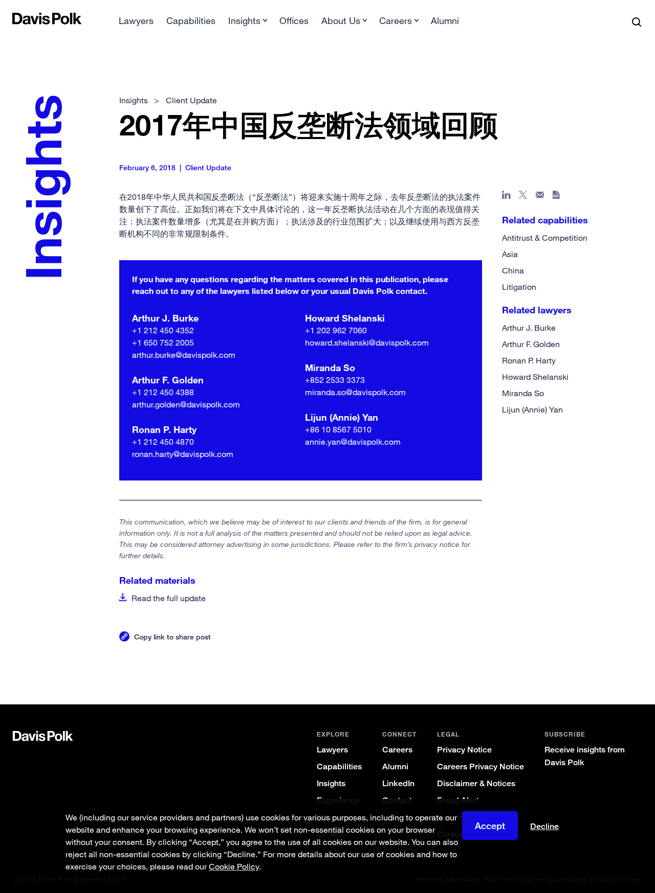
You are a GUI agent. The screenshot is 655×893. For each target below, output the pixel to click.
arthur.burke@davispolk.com (183, 355)
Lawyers (136, 20)
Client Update (191, 100)
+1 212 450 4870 (163, 442)
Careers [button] (395, 20)
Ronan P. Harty (529, 360)
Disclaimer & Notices (476, 783)
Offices (294, 20)
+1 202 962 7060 (336, 330)
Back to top (601, 663)
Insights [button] (244, 20)
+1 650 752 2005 (163, 342)
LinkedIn (398, 783)
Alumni (445, 20)
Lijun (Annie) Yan (532, 409)
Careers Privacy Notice (480, 766)
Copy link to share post (172, 636)
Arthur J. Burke (529, 328)
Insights (331, 783)
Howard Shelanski (535, 377)
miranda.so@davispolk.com (355, 392)
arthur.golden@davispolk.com (186, 404)
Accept (490, 825)
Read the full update (169, 598)
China (513, 270)
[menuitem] (136, 24)
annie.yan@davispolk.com (353, 442)
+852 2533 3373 (335, 380)
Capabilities (190, 20)
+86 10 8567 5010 (338, 429)
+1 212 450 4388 (163, 392)
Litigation (519, 287)
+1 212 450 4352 (163, 330)
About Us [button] (340, 20)
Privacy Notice (464, 749)
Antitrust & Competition (544, 238)
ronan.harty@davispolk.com (182, 454)
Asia (510, 254)
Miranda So (523, 393)
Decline (544, 826)
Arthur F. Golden (531, 344)
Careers (397, 749)
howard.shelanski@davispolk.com (367, 342)
